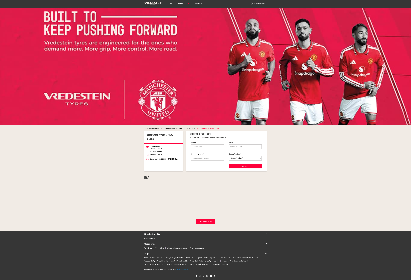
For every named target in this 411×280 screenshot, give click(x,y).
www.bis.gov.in (182, 269)
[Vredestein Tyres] (153, 4)
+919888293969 (156, 155)
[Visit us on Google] (200, 276)
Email (231, 142)
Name (193, 142)
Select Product (235, 154)
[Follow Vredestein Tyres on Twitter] (203, 276)
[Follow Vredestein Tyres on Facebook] (196, 276)
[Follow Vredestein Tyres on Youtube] (210, 276)
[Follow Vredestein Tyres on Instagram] (207, 276)
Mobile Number (197, 154)
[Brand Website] (214, 276)
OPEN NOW (173, 159)
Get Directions (205, 222)
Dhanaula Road (150, 238)
